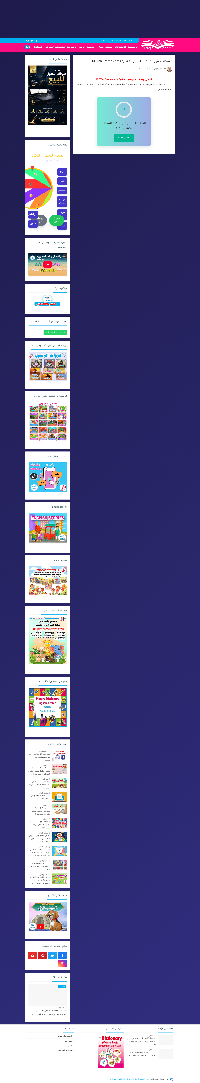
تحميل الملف (124, 138)
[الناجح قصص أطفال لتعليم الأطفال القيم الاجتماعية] (158, 45)
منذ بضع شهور (60, 1007)
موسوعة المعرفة (55, 47)
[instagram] (62, 963)
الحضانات (120, 47)
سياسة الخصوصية (119, 40)
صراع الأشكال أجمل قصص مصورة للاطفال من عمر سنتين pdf (39, 825)
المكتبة (91, 47)
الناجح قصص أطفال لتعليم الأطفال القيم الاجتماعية (130, 1079)
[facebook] (36, 40)
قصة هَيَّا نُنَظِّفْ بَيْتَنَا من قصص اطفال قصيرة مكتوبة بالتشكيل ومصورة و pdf (39, 771)
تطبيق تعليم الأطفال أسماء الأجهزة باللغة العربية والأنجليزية (49, 1013)
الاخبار (27, 47)
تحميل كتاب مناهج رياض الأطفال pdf (40, 797)
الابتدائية (72, 47)
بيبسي (61, 190)
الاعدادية (38, 47)
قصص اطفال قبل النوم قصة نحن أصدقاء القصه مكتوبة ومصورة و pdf (40, 811)
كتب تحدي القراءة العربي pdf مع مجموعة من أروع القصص (39, 757)
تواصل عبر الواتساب (55, 333)
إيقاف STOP (39, 220)
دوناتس (32, 214)
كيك (62, 226)
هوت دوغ (62, 215)
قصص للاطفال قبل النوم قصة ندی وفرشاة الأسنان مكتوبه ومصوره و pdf (40, 853)
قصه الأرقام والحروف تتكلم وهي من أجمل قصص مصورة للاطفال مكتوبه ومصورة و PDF (40, 880)
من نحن (132, 40)
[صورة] (59, 755)
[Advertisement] (118, 19)
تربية (82, 47)
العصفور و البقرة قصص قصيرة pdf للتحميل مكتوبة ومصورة (39, 785)
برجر (62, 172)
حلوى (33, 224)
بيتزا (62, 181)
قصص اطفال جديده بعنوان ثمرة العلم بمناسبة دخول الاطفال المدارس (39, 839)
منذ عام (45, 765)
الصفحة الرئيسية (65, 1036)
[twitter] (32, 40)
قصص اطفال (105, 47)
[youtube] (27, 40)
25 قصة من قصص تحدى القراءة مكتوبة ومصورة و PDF (40, 867)
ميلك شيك (62, 201)
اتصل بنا (105, 40)
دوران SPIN (56, 220)
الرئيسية (133, 47)
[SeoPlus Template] (171, 1079)
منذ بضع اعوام (43, 751)
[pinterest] (42, 955)
